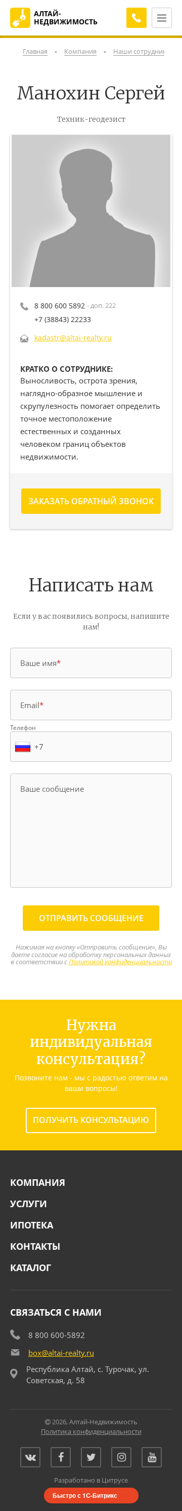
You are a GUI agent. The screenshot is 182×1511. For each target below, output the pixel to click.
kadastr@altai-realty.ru (73, 337)
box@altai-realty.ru (61, 1353)
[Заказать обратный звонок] (136, 18)
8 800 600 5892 (59, 305)
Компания (37, 1182)
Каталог (30, 1267)
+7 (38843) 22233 (62, 319)
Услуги (28, 1204)
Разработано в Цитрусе (91, 1480)
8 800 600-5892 (56, 1335)
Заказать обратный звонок (91, 501)
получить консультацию (91, 1120)
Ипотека (31, 1225)
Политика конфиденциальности (91, 1431)
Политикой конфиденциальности (120, 961)
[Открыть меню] (162, 18)
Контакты (35, 1246)
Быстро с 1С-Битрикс (85, 1495)
